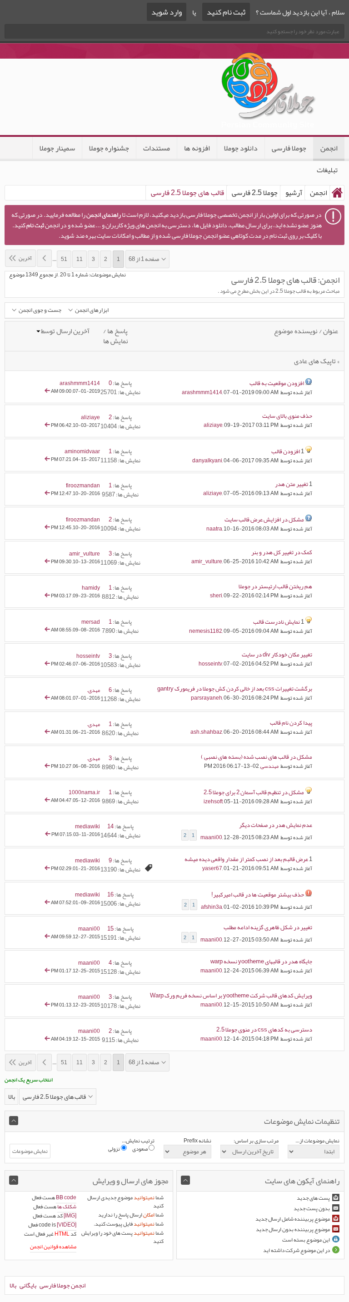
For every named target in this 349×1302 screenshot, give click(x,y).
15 (110, 929)
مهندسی (269, 766)
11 (79, 259)
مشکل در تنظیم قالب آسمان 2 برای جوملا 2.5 (254, 792)
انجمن (329, 148)
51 (64, 259)
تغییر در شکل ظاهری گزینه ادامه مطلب (268, 927)
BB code (66, 1197)
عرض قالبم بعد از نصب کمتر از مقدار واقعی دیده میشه (246, 859)
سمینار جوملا (57, 148)
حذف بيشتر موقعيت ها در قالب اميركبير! (257, 895)
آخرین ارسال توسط (65, 331)
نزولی (114, 1149)
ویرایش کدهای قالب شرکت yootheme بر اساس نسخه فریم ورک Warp (231, 996)
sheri (216, 595)
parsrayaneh (206, 697)
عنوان (330, 331)
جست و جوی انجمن (40, 310)
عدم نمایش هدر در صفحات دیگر (275, 825)
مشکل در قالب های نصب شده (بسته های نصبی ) (256, 757)
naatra (214, 528)
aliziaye (213, 425)
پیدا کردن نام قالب (291, 723)
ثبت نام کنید (226, 12)
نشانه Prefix (197, 1141)
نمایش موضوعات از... (317, 1141)
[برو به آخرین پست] (47, 391)
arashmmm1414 (202, 392)
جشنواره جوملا (109, 148)
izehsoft (213, 801)
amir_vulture (206, 561)
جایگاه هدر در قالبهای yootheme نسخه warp (261, 961)
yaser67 (212, 868)
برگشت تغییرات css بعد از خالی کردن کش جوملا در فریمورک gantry (234, 689)
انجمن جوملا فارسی (62, 1285)
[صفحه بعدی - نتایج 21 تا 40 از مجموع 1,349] (44, 258)
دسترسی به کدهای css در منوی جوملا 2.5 (264, 1030)
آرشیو (293, 192)
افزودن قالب (285, 451)
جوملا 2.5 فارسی (255, 192)
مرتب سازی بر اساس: (256, 1141)
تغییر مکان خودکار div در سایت (277, 655)
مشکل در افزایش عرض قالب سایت (264, 520)
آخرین (25, 258)
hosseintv (210, 663)
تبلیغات (327, 170)
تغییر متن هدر (291, 484)
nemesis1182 (205, 631)
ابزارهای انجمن (92, 310)
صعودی (140, 1149)
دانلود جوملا (241, 148)
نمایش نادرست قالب (276, 622)
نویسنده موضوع (296, 331)
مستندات (156, 148)
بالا (11, 1096)
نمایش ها (115, 341)
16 (110, 895)
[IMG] (70, 1215)
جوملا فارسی (289, 148)
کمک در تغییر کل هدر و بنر (281, 552)
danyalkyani (207, 460)
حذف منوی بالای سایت (287, 416)
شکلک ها (66, 1206)
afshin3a (211, 906)
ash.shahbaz (206, 731)
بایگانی (28, 1285)
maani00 (211, 836)
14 (110, 826)
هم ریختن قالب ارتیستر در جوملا (275, 586)
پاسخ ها (117, 331)
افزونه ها (197, 148)
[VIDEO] (66, 1224)
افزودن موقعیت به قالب (276, 383)
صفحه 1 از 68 (144, 259)
